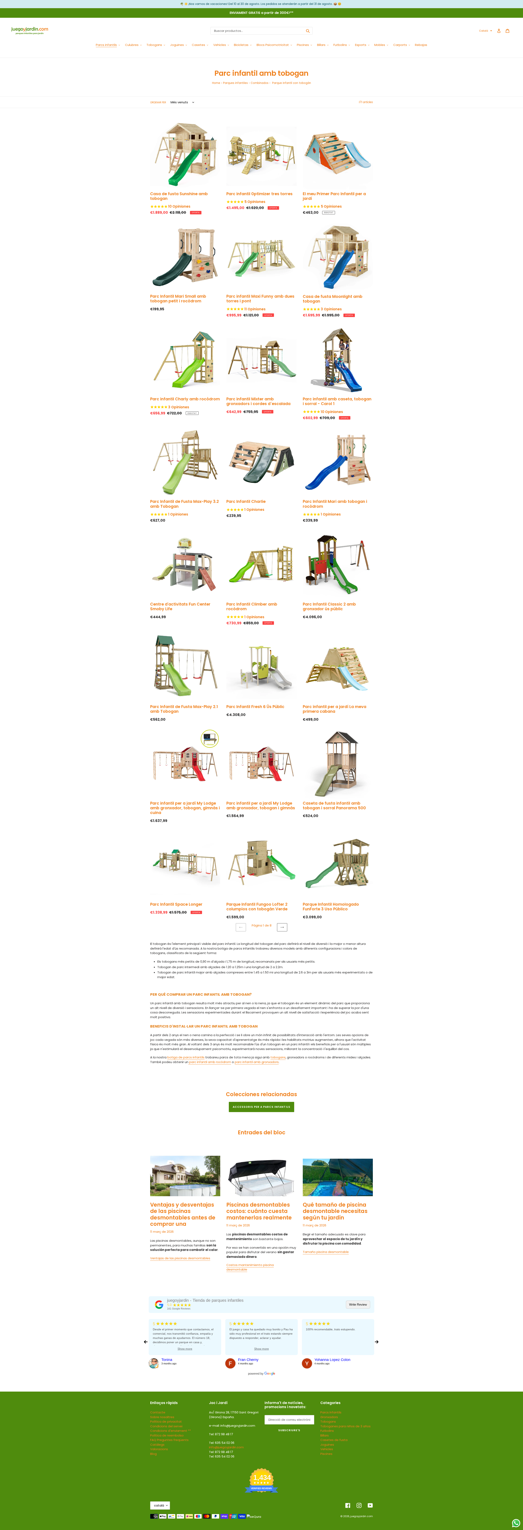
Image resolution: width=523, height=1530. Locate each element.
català (159, 1505)
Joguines (327, 1444)
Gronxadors (329, 1417)
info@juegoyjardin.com (226, 1447)
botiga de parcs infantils (186, 1057)
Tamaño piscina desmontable (326, 1252)
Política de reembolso (167, 1435)
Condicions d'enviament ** (170, 1431)
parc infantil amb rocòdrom (209, 1062)
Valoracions (159, 1449)
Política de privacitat (166, 1421)
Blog (153, 1454)
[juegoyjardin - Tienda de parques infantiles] (159, 1304)
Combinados (259, 83)
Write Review (358, 1304)
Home (216, 83)
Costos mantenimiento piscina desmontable (250, 1267)
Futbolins (327, 1431)
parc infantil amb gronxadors (257, 1062)
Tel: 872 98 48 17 (221, 1452)
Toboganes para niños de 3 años (345, 1426)
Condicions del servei (166, 1426)
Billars (324, 1435)
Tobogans (328, 1421)
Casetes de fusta (334, 1440)
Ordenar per (158, 102)
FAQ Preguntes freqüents (169, 1440)
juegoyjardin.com (361, 1516)
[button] (486, 31)
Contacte (157, 1412)
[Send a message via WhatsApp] (516, 1523)
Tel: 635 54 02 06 (221, 1456)
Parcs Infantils (330, 1412)
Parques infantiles (235, 83)
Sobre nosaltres (162, 1417)
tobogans (278, 1057)
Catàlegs (157, 1444)
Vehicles (326, 1449)
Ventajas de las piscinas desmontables (180, 1258)
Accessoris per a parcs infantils (261, 1107)
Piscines (326, 1454)
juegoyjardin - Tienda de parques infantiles (205, 1300)
